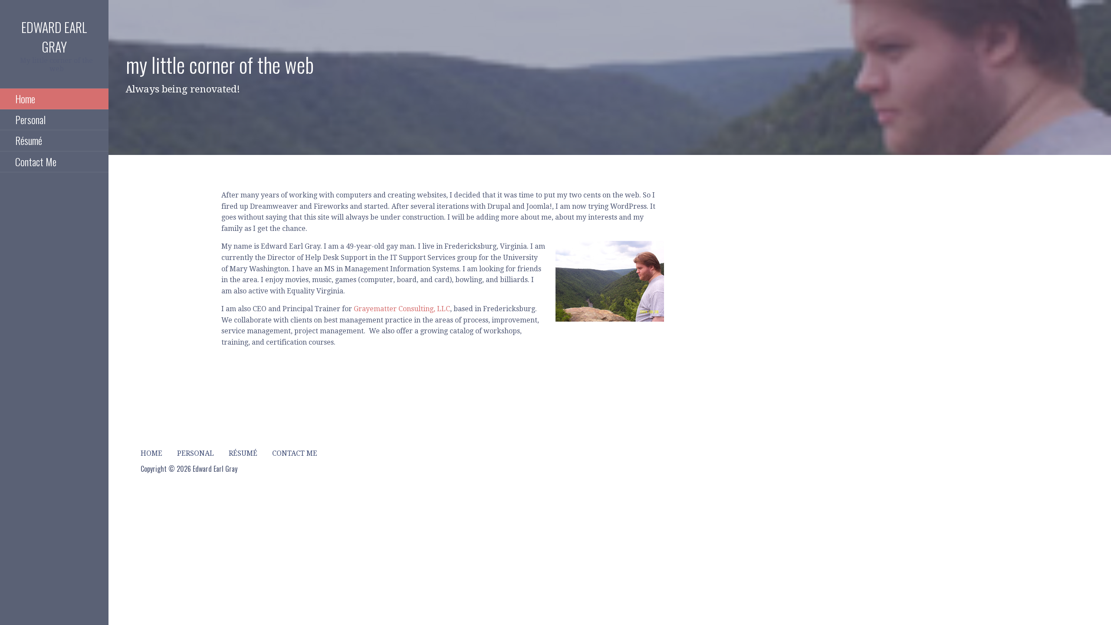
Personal (30, 119)
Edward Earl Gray (54, 36)
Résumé (28, 140)
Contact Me (35, 161)
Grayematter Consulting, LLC (402, 309)
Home (25, 98)
